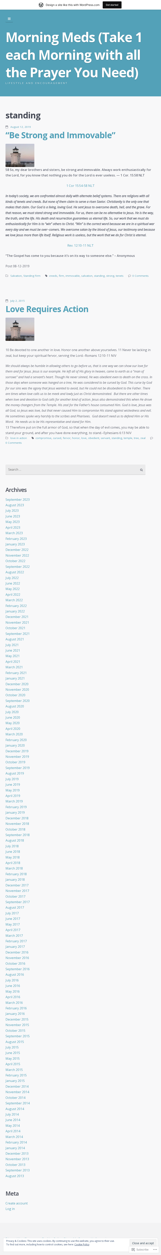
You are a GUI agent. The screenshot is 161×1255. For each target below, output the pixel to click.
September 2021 (17, 634)
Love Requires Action (47, 308)
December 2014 (16, 1086)
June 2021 (12, 650)
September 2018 (17, 835)
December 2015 (16, 1019)
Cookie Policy (81, 1244)
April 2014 (12, 1131)
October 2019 (15, 762)
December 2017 (16, 885)
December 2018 (16, 818)
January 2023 (15, 544)
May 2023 (12, 522)
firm (61, 276)
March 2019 (14, 801)
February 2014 (16, 1142)
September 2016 (17, 969)
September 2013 (17, 1170)
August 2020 (14, 706)
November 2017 (17, 891)
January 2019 (15, 812)
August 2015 (14, 1042)
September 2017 (17, 902)
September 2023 (17, 499)
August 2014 (14, 1109)
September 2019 (17, 768)
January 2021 (15, 678)
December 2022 (16, 550)
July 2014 (12, 1114)
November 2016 (17, 958)
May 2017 (12, 924)
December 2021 (16, 617)
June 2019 (12, 784)
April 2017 (12, 930)
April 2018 (12, 863)
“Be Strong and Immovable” (60, 135)
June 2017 (12, 919)
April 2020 (12, 729)
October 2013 (15, 1165)
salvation (86, 276)
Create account (16, 1203)
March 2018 (14, 868)
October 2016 (15, 963)
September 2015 (17, 1036)
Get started (112, 4)
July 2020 (12, 712)
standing (99, 276)
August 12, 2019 (20, 127)
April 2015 (12, 1064)
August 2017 (14, 907)
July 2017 (12, 913)
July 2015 (12, 1047)
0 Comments (140, 276)
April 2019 (12, 796)
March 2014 (14, 1137)
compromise (43, 438)
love (84, 438)
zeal (142, 438)
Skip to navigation (9, 19)
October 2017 (15, 896)
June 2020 (12, 717)
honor (76, 438)
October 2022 (15, 561)
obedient (93, 438)
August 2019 (14, 773)
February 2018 (16, 874)
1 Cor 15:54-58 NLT (80, 186)
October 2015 (15, 1030)
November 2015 (17, 1025)
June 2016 (12, 986)
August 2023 (14, 505)
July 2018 (12, 846)
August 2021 (14, 639)
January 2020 (15, 745)
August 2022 (14, 572)
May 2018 (12, 857)
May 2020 (12, 723)
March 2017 (14, 935)
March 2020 (14, 734)
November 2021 (17, 622)
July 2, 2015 (17, 300)
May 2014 (12, 1125)
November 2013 (17, 1159)
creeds (53, 276)
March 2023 (14, 533)
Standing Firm (31, 276)
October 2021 (15, 628)
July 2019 (12, 779)
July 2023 (12, 510)
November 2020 (17, 689)
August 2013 (14, 1176)
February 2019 (16, 807)
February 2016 (16, 1008)
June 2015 (12, 1053)
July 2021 (12, 645)
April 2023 (12, 527)
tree (136, 438)
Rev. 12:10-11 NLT (80, 245)
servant (105, 438)
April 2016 (12, 997)
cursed (57, 438)
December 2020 (16, 684)
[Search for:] (75, 470)
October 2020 (15, 695)
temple (128, 438)
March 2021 (14, 667)
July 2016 (12, 980)
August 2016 (14, 974)
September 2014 (17, 1103)
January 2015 (15, 1081)
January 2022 (15, 611)
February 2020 (16, 740)
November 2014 (17, 1092)
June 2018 (12, 851)
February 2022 (16, 606)
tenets (119, 276)
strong (110, 276)
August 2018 (14, 840)
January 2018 (15, 879)
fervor (66, 438)
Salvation (16, 276)
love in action (18, 438)
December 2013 (16, 1153)
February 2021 (16, 673)
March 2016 (14, 1002)
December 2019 (16, 751)
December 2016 (16, 952)
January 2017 (15, 946)
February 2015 (16, 1075)
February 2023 (16, 539)
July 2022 (12, 578)
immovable (73, 276)
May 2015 (12, 1058)
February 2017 (16, 941)
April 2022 (12, 594)
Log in (10, 1209)
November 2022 (17, 555)
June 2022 (12, 583)
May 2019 (12, 790)
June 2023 (12, 516)
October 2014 (15, 1097)
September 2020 (17, 701)
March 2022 (14, 600)
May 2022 (12, 589)
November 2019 (17, 756)
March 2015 (14, 1070)
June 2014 (12, 1120)
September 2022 (17, 566)
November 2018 (17, 824)
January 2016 (15, 1014)
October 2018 (15, 829)
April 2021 (12, 661)
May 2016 (12, 991)
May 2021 (12, 656)
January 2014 (15, 1148)
